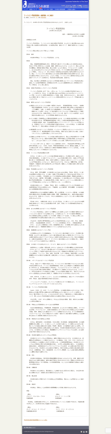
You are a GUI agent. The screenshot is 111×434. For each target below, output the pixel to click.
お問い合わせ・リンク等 (76, 7)
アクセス (85, 7)
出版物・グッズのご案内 (46, 9)
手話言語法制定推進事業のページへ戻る (35, 420)
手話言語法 (43, 17)
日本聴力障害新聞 (60, 9)
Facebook (85, 5)
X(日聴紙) (79, 5)
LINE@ (67, 7)
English (63, 5)
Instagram (68, 5)
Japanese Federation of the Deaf (76, 1)
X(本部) (74, 5)
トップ (26, 9)
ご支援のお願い (71, 9)
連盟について (33, 9)
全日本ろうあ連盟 (37, 4)
